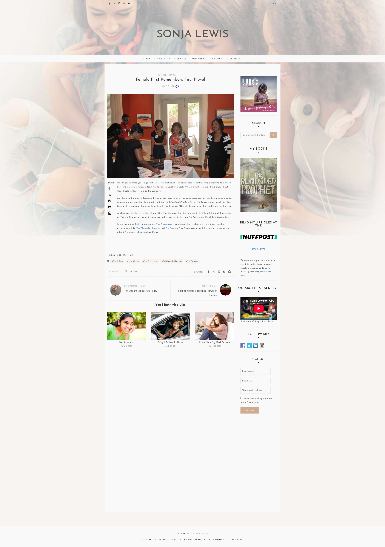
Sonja (168, 86)
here (227, 217)
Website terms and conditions (204, 539)
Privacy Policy (168, 539)
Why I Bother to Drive (170, 342)
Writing (216, 58)
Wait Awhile (199, 58)
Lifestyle (232, 58)
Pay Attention (126, 342)
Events (258, 249)
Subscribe (236, 539)
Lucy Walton (133, 261)
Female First (118, 261)
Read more (126, 326)
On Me (145, 58)
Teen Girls (180, 58)
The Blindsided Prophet (172, 261)
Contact (147, 539)
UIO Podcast (161, 58)
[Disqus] (170, 394)
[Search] (273, 135)
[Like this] (126, 272)
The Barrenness (150, 261)
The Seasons (171, 228)
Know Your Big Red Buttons (214, 342)
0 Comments (115, 271)
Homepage (162, 75)
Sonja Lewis (193, 34)
